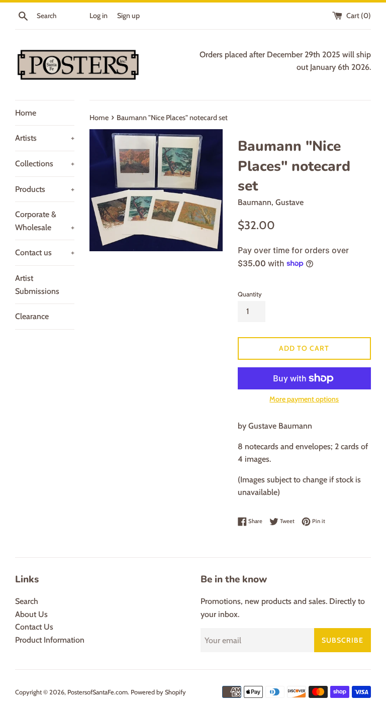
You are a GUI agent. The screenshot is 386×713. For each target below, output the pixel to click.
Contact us (44, 252)
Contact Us (34, 627)
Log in (98, 15)
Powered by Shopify (158, 692)
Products (44, 189)
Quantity (250, 294)
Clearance (32, 316)
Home (25, 113)
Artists (44, 138)
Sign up (128, 15)
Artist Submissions (37, 284)
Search (26, 601)
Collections (44, 163)
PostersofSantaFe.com (97, 692)
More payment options (304, 398)
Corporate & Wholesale (44, 221)
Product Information (49, 640)
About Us (31, 614)
